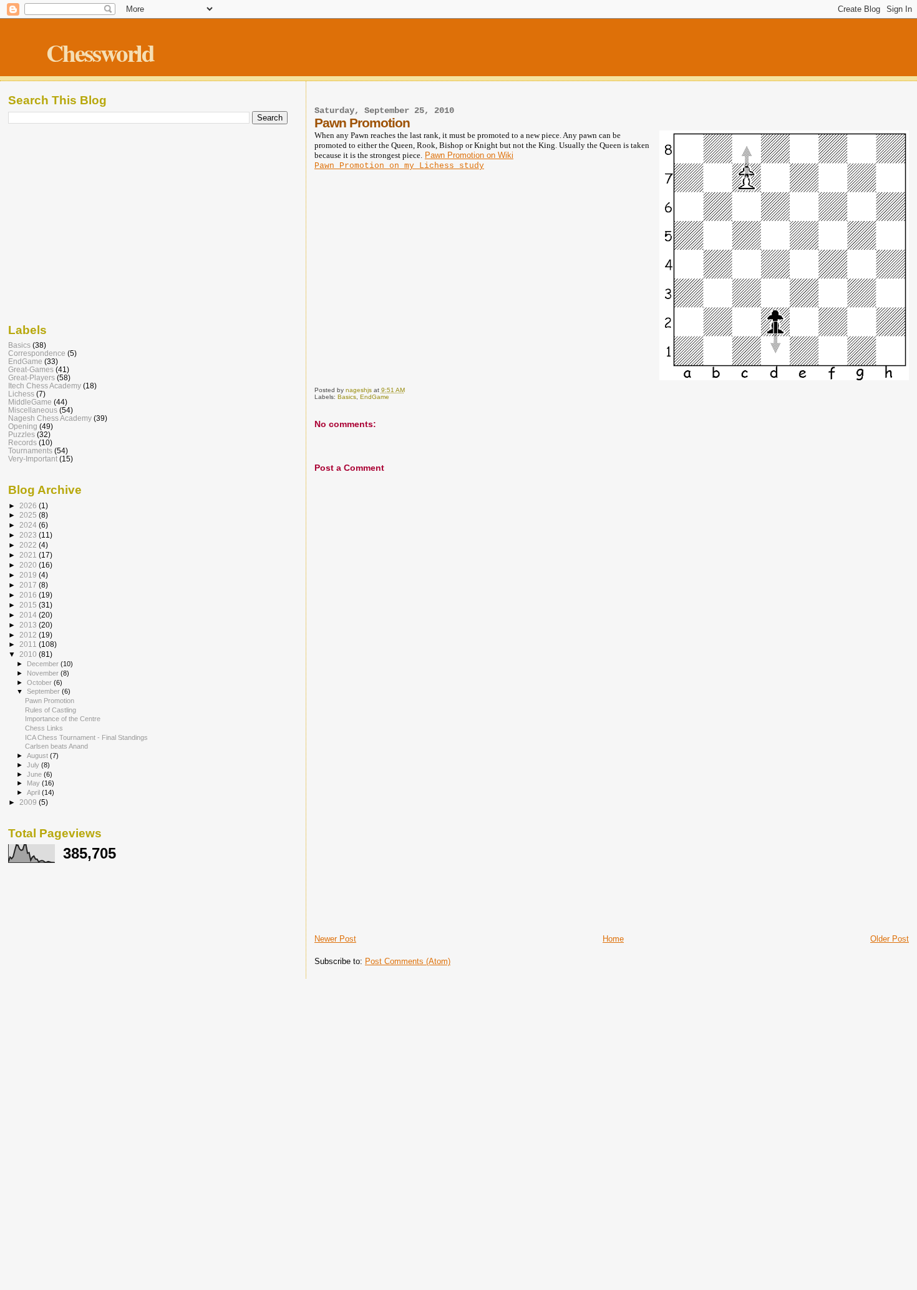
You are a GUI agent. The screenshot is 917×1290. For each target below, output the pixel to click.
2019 (29, 575)
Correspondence (37, 353)
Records (22, 442)
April (34, 792)
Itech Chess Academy (44, 386)
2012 (29, 635)
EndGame (374, 396)
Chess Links (44, 728)
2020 (29, 565)
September (44, 691)
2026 (29, 505)
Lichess (21, 394)
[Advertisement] (611, 838)
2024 (29, 525)
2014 (29, 615)
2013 (29, 625)
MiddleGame (30, 402)
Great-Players (31, 377)
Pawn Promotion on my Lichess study (399, 165)
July (34, 765)
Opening (22, 426)
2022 (29, 545)
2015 (29, 605)
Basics (346, 396)
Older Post (889, 938)
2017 (29, 585)
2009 (29, 802)
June (35, 774)
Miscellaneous (32, 410)
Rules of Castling (50, 710)
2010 (29, 654)
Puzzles (21, 434)
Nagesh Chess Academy (50, 418)
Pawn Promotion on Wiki (469, 155)
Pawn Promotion (49, 700)
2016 (29, 595)
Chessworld (100, 52)
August (38, 755)
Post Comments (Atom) (407, 961)
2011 (29, 644)
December (44, 663)
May (34, 783)
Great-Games (31, 369)
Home (613, 938)
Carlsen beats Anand (56, 746)
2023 (29, 535)
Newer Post (335, 938)
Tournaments (30, 450)
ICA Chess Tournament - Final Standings (86, 737)
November (44, 673)
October (40, 682)
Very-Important (32, 459)
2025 (29, 515)
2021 (29, 555)
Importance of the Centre (62, 718)
